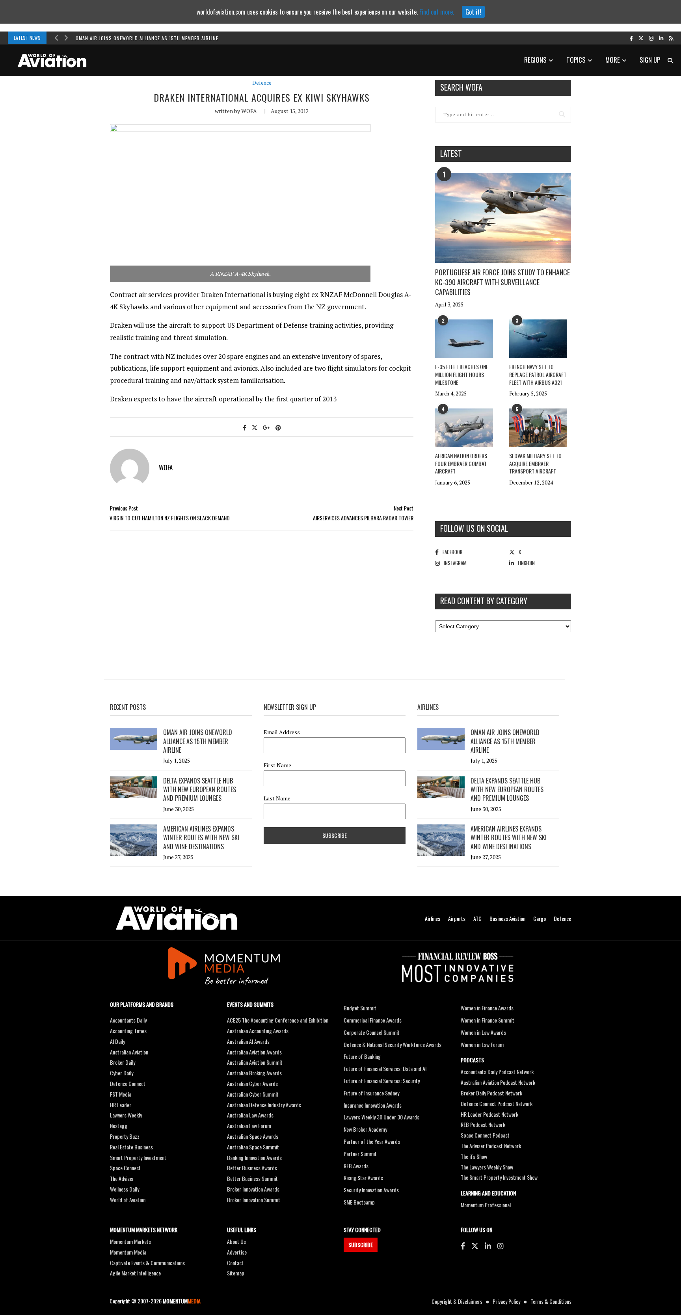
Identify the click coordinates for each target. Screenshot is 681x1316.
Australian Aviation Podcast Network (498, 1082)
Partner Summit (360, 1153)
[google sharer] (266, 427)
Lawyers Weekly (126, 1115)
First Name (277, 765)
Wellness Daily (124, 1189)
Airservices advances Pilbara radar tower (363, 518)
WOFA (249, 111)
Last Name (277, 798)
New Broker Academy (365, 1129)
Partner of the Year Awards (372, 1141)
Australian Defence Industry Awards (264, 1105)
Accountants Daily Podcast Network (497, 1071)
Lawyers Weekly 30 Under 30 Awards (381, 1117)
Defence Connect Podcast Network (496, 1103)
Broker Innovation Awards (253, 1189)
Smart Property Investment (138, 1157)
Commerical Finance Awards (373, 1020)
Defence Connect (127, 1083)
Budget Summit (360, 1008)
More (612, 60)
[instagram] (651, 38)
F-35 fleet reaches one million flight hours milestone (461, 374)
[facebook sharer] (244, 427)
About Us (236, 1241)
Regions (535, 60)
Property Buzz (125, 1136)
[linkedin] (661, 38)
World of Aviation (127, 1199)
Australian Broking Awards (254, 1073)
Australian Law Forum (249, 1125)
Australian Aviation (129, 1052)
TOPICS (576, 60)
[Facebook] (463, 1245)
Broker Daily (122, 1062)
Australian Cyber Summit (253, 1094)
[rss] (671, 38)
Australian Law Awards (250, 1115)
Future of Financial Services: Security (382, 1081)
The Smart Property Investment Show (499, 1177)
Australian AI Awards (248, 1041)
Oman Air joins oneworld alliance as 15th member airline (147, 38)
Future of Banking (362, 1056)
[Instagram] (500, 1245)
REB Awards (356, 1166)
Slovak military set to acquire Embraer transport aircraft (535, 463)
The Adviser (122, 1178)
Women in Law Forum (482, 1044)
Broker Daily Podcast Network (491, 1093)
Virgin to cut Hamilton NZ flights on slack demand (170, 518)
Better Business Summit (252, 1178)
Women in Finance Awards (487, 1008)
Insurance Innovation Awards (373, 1105)
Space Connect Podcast (485, 1135)
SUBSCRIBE (360, 1244)
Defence (262, 83)
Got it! (473, 12)
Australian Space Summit (253, 1147)
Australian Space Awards (252, 1136)
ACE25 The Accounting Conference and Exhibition (277, 1020)
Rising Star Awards (363, 1177)
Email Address (282, 732)
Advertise (237, 1252)
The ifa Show (474, 1156)
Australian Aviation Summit (255, 1062)
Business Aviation (507, 918)
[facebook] (631, 38)
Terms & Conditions (550, 1301)
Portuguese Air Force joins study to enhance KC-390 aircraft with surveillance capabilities (502, 282)
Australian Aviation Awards (254, 1052)
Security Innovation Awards (371, 1190)
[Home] (176, 918)
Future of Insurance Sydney (371, 1093)
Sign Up (650, 60)
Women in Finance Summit (487, 1020)
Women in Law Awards (483, 1032)
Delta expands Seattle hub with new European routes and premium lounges (199, 789)
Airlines (432, 918)
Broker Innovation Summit (253, 1199)
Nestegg (118, 1125)
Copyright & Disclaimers (457, 1301)
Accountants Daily (128, 1020)
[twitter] (641, 38)
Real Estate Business (131, 1147)
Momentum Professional (486, 1205)
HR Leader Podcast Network (489, 1114)
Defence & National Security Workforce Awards (392, 1044)
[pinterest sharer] (278, 427)
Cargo (539, 918)
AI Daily (117, 1041)
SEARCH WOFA (461, 87)
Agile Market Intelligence (135, 1273)
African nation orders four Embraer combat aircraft (461, 463)
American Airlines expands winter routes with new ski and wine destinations (201, 837)
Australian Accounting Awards (257, 1030)
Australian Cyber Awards (252, 1083)
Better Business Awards (252, 1168)
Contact (235, 1262)
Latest (451, 153)
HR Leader (120, 1105)
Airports (456, 918)
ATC (477, 918)
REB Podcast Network (483, 1124)
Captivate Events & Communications (147, 1262)
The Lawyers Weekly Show (487, 1167)
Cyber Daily (121, 1073)
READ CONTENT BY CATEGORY (483, 601)
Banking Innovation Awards (254, 1157)
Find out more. (436, 12)
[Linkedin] (488, 1245)
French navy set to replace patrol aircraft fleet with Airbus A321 (537, 374)
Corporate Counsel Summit (372, 1032)
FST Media (120, 1094)
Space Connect (125, 1168)
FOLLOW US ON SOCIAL (474, 528)
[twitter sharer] (254, 427)
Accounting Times (128, 1030)
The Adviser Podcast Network (491, 1146)
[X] (474, 1245)
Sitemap (235, 1273)
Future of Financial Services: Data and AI (385, 1068)
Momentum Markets (130, 1241)
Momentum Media (128, 1252)
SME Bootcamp (359, 1202)
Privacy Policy (506, 1301)
